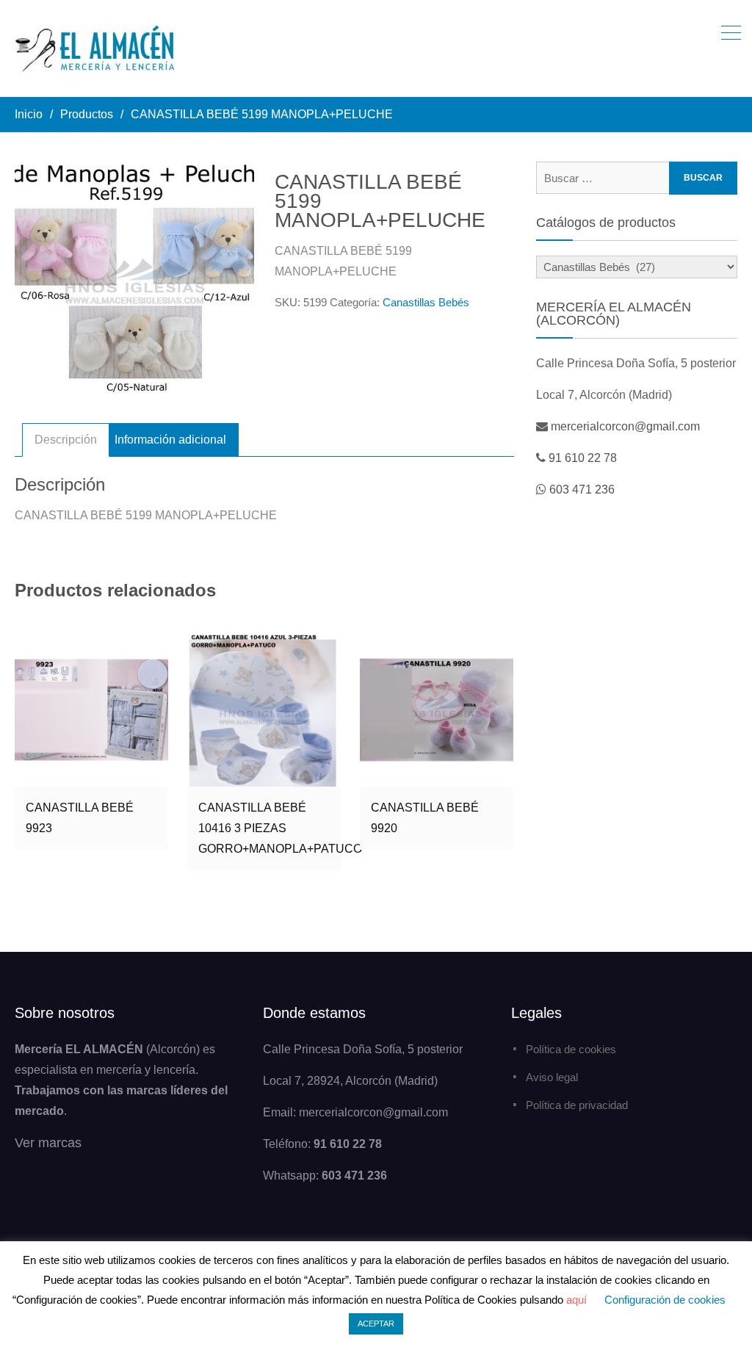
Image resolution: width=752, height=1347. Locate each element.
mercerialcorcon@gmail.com (625, 426)
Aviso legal (552, 1077)
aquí (576, 1299)
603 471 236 (582, 489)
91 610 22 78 (583, 458)
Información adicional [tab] (170, 439)
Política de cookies (571, 1049)
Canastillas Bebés (426, 302)
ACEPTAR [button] (376, 1323)
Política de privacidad (577, 1105)
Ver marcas (48, 1142)
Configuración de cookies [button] (665, 1299)
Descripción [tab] (66, 439)
